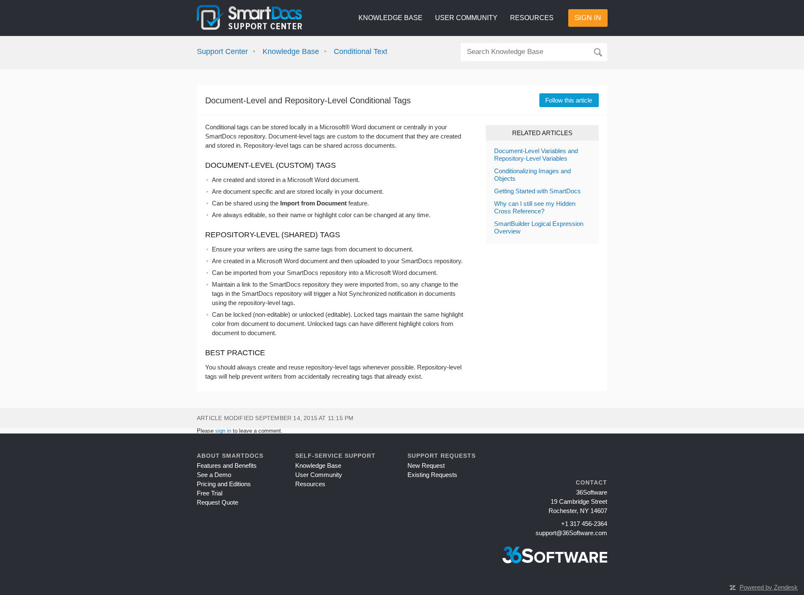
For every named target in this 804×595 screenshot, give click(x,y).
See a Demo (214, 474)
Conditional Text (360, 51)
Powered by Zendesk (769, 587)
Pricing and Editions (224, 483)
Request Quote (217, 502)
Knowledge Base (390, 17)
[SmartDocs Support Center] (249, 18)
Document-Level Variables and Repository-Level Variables (536, 154)
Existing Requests (432, 474)
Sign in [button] (588, 18)
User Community (466, 17)
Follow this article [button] (568, 100)
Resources (532, 17)
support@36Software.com (571, 532)
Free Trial (209, 493)
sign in (223, 431)
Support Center (222, 51)
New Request (426, 465)
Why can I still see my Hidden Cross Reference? (534, 207)
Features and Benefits (227, 465)
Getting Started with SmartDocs (537, 191)
